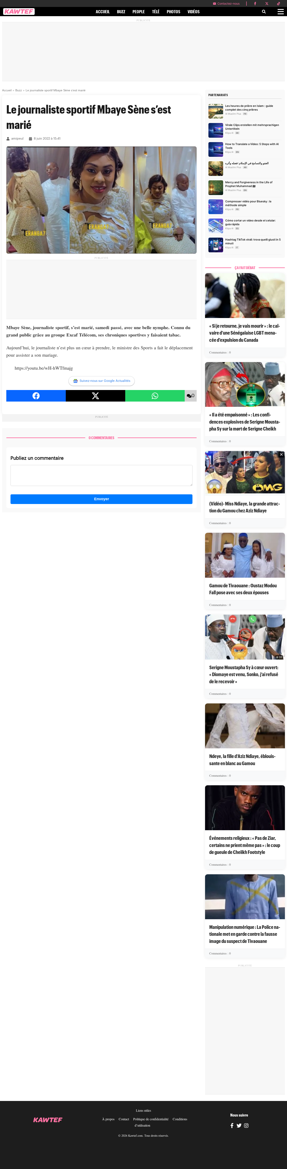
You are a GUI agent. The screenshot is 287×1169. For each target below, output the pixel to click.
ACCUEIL (103, 11)
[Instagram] (246, 1126)
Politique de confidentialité (151, 1119)
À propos (108, 1119)
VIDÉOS (194, 11)
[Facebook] (231, 1126)
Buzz (18, 90)
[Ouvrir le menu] (281, 11)
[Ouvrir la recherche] (264, 11)
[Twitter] (239, 1126)
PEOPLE (139, 11)
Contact (124, 1119)
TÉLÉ (155, 11)
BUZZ (121, 11)
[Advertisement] (143, 51)
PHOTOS (173, 11)
